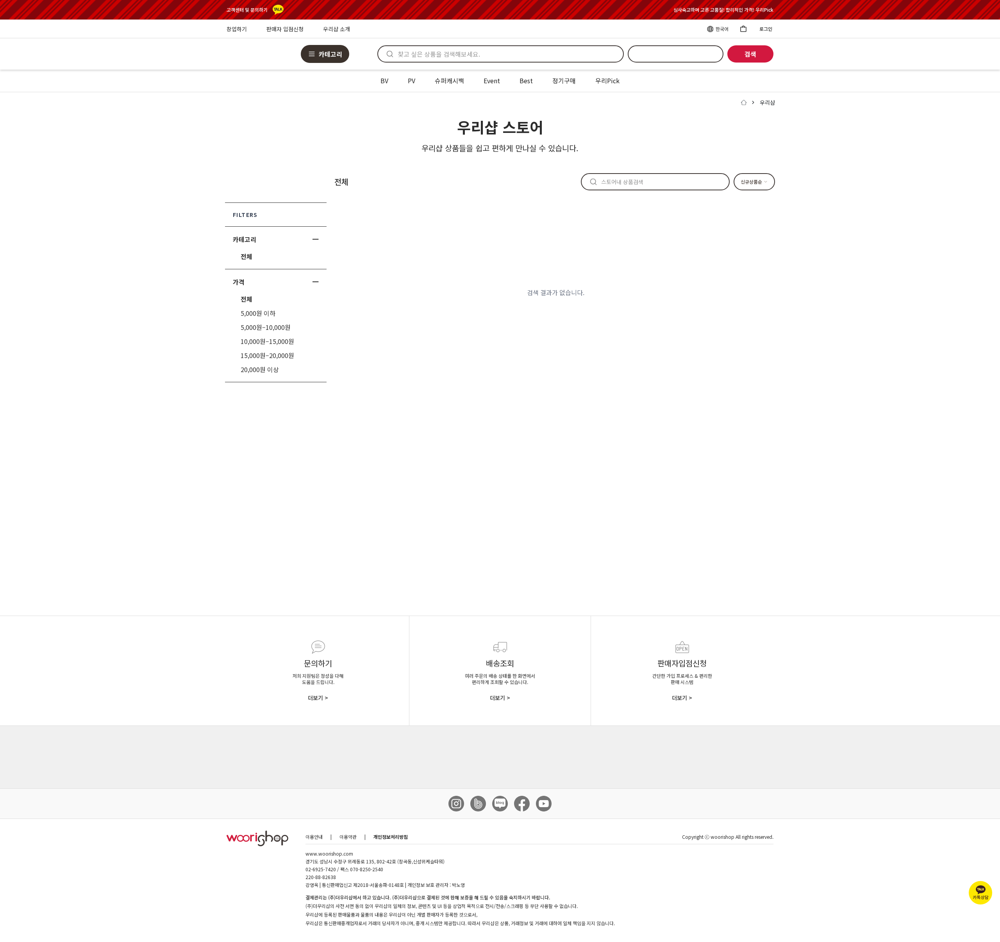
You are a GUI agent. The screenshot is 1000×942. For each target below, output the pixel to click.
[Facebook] (522, 803)
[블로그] (500, 803)
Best (526, 80)
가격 (239, 282)
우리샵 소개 (336, 29)
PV (411, 80)
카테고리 (244, 239)
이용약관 (348, 837)
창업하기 (237, 29)
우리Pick (607, 80)
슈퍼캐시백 (449, 80)
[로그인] (743, 28)
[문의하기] (980, 892)
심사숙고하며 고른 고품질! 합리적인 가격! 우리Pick (723, 10)
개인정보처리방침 (390, 837)
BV (384, 80)
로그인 (765, 28)
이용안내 (314, 837)
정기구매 (564, 80)
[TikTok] (478, 803)
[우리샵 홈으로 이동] (257, 838)
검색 (750, 54)
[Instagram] (456, 803)
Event (492, 80)
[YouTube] (544, 803)
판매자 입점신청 (285, 29)
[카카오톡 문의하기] (278, 9)
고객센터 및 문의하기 (247, 10)
